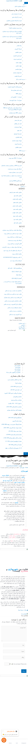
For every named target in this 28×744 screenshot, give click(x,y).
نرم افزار (23, 186)
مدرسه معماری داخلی (20, 6)
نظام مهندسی (22, 326)
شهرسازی (22, 467)
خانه (24, 4)
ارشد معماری (22, 323)
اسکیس (23, 325)
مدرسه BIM (22, 150)
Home (26, 467)
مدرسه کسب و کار (20, 79)
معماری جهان (22, 328)
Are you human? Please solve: (19, 664)
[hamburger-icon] (26, 3)
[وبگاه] (14, 657)
